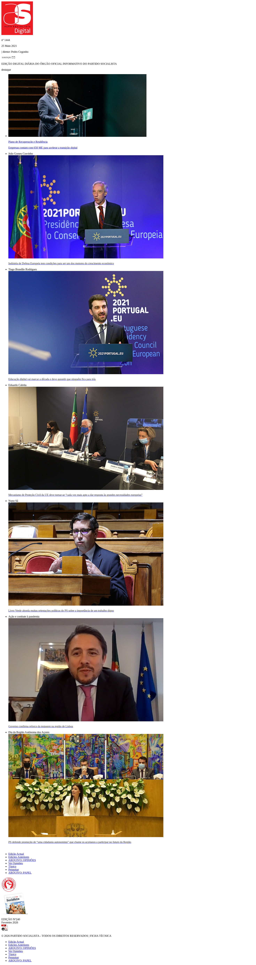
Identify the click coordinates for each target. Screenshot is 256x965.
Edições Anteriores (18, 857)
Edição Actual (16, 853)
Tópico (12, 866)
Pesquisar (13, 869)
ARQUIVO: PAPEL (20, 872)
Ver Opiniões (15, 863)
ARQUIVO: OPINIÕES (22, 860)
